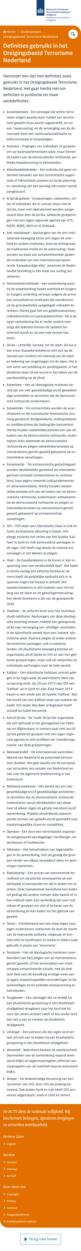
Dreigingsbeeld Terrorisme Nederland (30, 37)
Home (11, 32)
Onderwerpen (31, 32)
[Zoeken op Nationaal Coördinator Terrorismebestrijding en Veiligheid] (73, 34)
